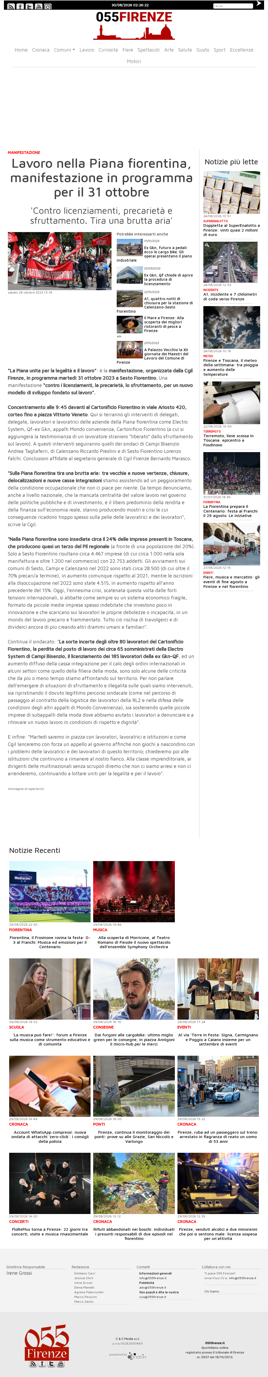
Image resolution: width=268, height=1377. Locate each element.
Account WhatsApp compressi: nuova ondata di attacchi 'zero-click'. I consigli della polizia (50, 1137)
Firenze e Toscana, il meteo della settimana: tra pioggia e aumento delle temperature (230, 367)
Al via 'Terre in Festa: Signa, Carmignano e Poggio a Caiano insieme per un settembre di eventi (218, 1039)
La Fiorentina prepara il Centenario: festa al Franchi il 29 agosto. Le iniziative (230, 511)
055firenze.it (215, 1343)
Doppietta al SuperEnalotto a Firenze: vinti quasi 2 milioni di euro (231, 230)
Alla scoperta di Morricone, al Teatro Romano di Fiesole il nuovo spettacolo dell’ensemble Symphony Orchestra (134, 942)
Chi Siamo (211, 1291)
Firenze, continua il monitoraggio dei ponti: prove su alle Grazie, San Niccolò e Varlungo (134, 1137)
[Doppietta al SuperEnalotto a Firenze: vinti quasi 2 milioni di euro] (231, 192)
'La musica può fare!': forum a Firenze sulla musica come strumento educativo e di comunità (50, 1039)
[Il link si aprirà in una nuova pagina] (137, 1354)
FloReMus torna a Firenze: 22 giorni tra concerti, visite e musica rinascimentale (50, 1231)
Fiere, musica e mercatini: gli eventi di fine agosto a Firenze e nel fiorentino (231, 581)
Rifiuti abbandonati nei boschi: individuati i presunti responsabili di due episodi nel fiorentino (134, 1234)
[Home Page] (134, 25)
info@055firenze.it (152, 1278)
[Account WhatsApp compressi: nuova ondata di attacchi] (50, 1086)
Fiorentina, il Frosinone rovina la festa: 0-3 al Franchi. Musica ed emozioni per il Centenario (50, 942)
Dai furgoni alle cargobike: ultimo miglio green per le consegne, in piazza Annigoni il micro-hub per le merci (134, 1039)
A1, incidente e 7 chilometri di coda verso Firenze (230, 296)
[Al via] (218, 988)
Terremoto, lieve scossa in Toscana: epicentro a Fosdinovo (228, 440)
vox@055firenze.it (152, 1297)
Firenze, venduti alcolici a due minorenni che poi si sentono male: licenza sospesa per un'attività (218, 1234)
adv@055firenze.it (152, 1287)
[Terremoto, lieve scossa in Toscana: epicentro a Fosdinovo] (231, 402)
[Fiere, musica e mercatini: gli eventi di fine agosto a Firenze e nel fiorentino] (231, 544)
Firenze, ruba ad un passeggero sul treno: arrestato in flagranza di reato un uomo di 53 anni (218, 1137)
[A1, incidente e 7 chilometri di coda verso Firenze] (230, 262)
